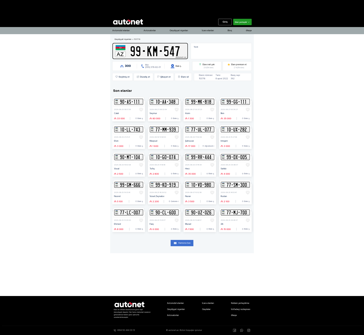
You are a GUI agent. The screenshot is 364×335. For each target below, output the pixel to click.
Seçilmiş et (124, 77)
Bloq (230, 30)
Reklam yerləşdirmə (240, 303)
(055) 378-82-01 (153, 67)
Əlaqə (249, 30)
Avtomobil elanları (121, 30)
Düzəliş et (145, 77)
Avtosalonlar (150, 30)
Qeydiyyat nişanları (179, 30)
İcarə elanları (208, 30)
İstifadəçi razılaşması (240, 309)
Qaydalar (206, 309)
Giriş (225, 22)
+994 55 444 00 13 (126, 330)
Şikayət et (165, 77)
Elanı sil (185, 77)
